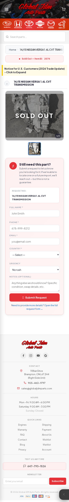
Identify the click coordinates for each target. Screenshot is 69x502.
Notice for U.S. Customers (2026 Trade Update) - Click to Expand (34, 70)
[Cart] (63, 9)
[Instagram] (31, 356)
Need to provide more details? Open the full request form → (34, 307)
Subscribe (58, 481)
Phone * (14, 222)
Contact (22, 439)
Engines (22, 424)
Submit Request (36, 297)
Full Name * (16, 207)
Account (46, 449)
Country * (15, 248)
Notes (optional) (20, 276)
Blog (22, 444)
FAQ (22, 434)
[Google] (46, 356)
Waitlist (47, 444)
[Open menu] (6, 9)
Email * (13, 235)
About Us (46, 434)
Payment (46, 429)
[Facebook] (23, 356)
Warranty (22, 429)
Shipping (46, 424)
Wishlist (47, 439)
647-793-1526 (36, 466)
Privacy (22, 449)
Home (12, 49)
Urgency (14, 263)
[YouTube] (38, 356)
